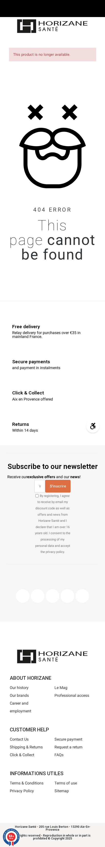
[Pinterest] (52, 596)
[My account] (60, 41)
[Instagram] (37, 596)
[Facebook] (23, 596)
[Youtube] (67, 596)
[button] (35, 42)
